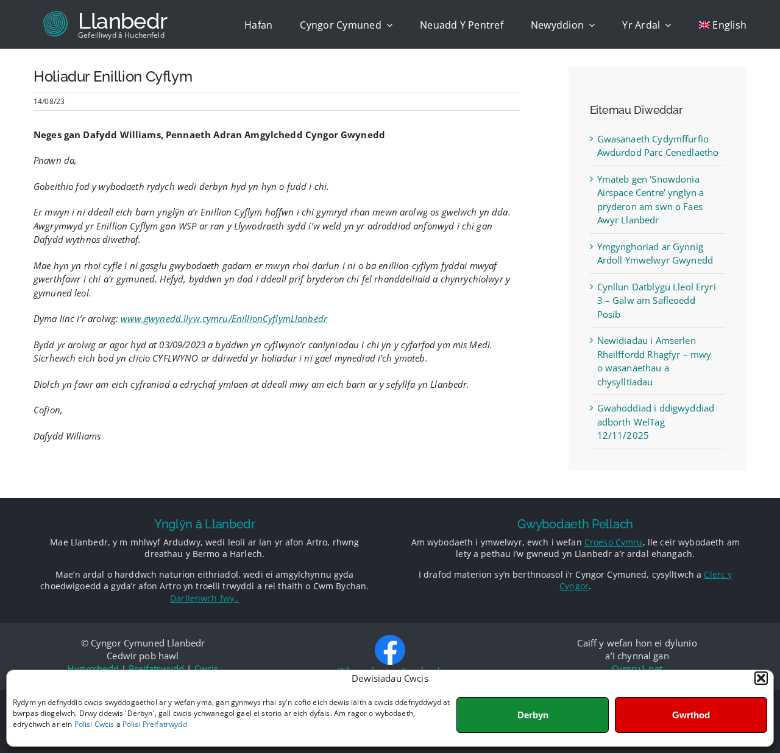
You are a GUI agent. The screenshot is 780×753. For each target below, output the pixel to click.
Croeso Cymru (613, 542)
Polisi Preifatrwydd (154, 724)
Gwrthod (691, 715)
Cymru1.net (637, 668)
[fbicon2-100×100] (390, 639)
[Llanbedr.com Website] (123, 24)
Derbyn (532, 715)
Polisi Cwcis (94, 724)
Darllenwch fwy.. (204, 598)
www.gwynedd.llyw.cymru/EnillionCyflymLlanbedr (224, 318)
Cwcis (206, 668)
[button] (761, 678)
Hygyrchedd (93, 668)
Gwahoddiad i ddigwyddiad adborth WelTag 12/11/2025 (656, 421)
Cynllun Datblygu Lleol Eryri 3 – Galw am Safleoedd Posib (656, 300)
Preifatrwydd (156, 668)
